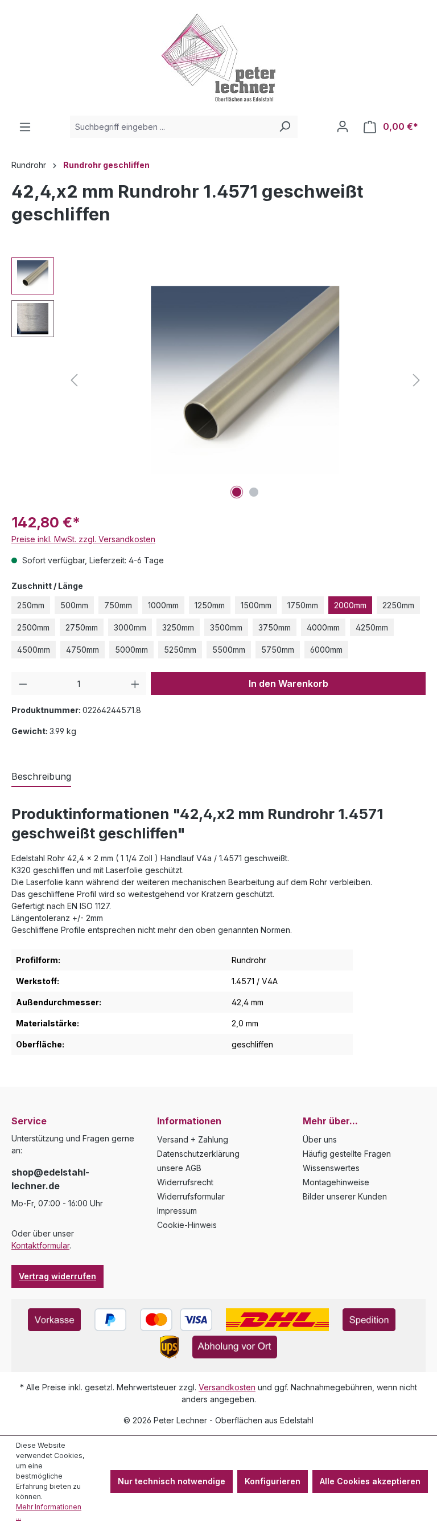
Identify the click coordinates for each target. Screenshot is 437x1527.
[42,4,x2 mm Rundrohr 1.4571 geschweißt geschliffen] (245, 380)
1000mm (163, 605)
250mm (30, 605)
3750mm (274, 627)
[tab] (41, 777)
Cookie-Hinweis (187, 1225)
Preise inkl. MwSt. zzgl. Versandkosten (83, 539)
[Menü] (25, 127)
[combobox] (171, 127)
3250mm (178, 627)
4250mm (372, 627)
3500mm (226, 627)
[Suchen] (284, 127)
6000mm (326, 649)
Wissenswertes (331, 1168)
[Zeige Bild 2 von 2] (253, 492)
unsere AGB (179, 1168)
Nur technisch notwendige (171, 1481)
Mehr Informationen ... (48, 1512)
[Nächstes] (416, 380)
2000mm (350, 605)
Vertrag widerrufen (57, 1276)
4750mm (82, 649)
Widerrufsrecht (185, 1182)
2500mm (33, 627)
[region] (218, 379)
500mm (74, 605)
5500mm (228, 649)
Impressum (177, 1210)
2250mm (398, 605)
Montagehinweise (336, 1182)
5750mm (277, 649)
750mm (118, 605)
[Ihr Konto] (342, 126)
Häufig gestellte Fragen (347, 1153)
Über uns (320, 1139)
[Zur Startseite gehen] (218, 57)
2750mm (81, 627)
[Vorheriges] (74, 380)
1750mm (302, 605)
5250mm (180, 649)
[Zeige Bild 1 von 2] (236, 492)
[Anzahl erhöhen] (135, 683)
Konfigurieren (272, 1481)
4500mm (33, 649)
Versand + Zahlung (192, 1139)
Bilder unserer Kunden (345, 1196)
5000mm (131, 649)
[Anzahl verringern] (23, 683)
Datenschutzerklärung (198, 1153)
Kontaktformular (40, 1245)
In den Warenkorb (288, 683)
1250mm (210, 605)
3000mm (130, 627)
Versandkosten (227, 1387)
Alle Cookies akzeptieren (370, 1481)
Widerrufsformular (191, 1196)
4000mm (323, 627)
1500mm (256, 605)
